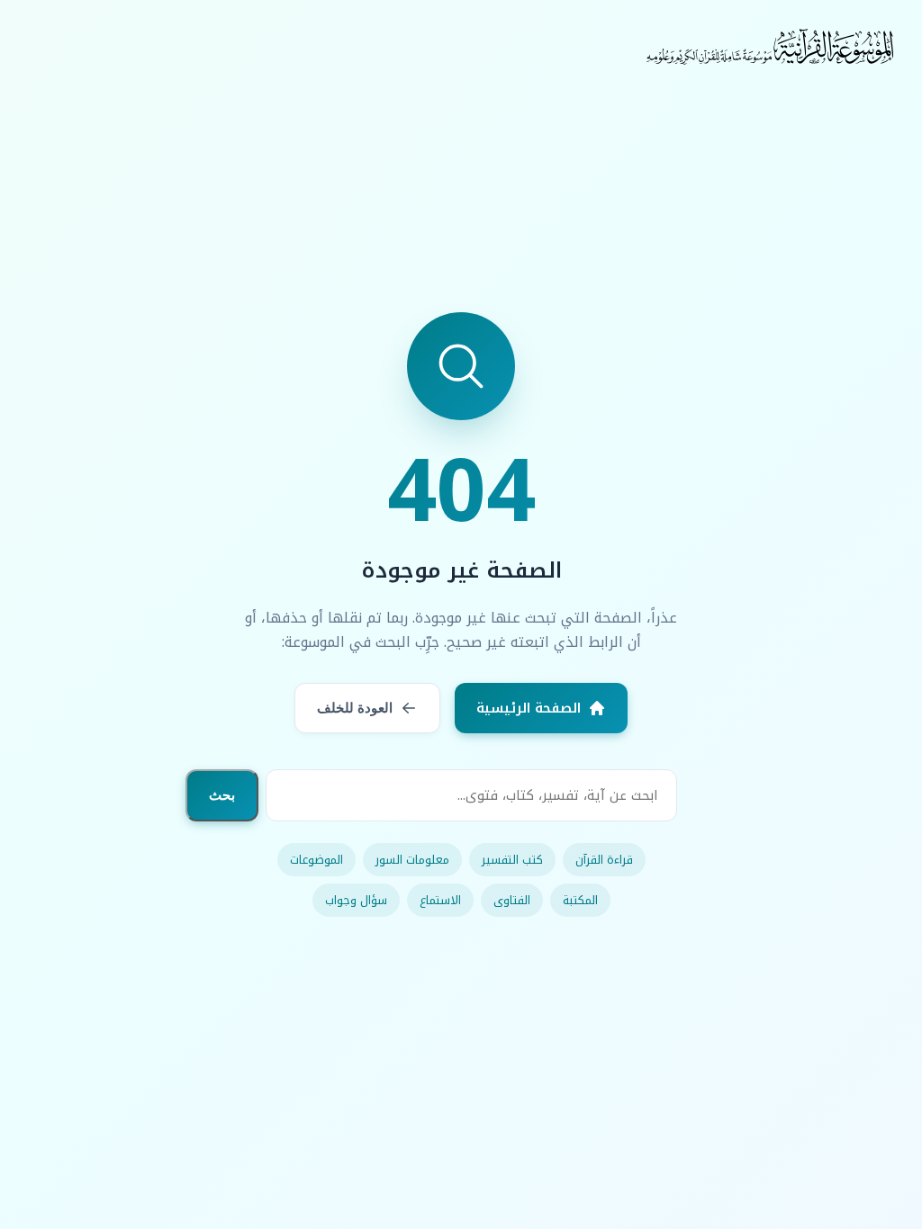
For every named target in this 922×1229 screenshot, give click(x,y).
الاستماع (440, 900)
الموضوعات (316, 859)
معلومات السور (412, 859)
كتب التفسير (512, 859)
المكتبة (580, 900)
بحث (222, 795)
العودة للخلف (355, 707)
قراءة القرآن (604, 859)
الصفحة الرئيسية (528, 708)
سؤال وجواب (356, 900)
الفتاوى (511, 900)
